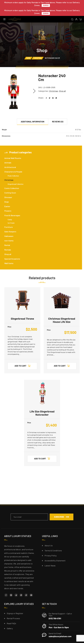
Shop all (62, 91)
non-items (8, 240)
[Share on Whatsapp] (55, 98)
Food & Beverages (12, 215)
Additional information (32, 121)
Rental (7, 245)
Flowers (7, 211)
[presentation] (34, 91)
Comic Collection (11, 188)
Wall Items (8, 263)
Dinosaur (8, 197)
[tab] (32, 121)
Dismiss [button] (46, 5)
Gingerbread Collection (15, 184)
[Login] (76, 19)
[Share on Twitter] (48, 98)
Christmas (38, 58)
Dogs (6, 202)
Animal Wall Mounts (12, 158)
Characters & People (13, 171)
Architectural (10, 167)
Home (28, 58)
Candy (10, 220)
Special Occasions (12, 259)
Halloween (8, 236)
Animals (7, 162)
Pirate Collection (13, 176)
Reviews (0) (57, 121)
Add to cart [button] (20, 366)
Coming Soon (10, 193)
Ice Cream (11, 223)
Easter (7, 206)
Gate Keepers (10, 231)
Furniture (8, 227)
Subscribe (59, 517)
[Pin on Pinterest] (52, 98)
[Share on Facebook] (45, 98)
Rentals (7, 250)
